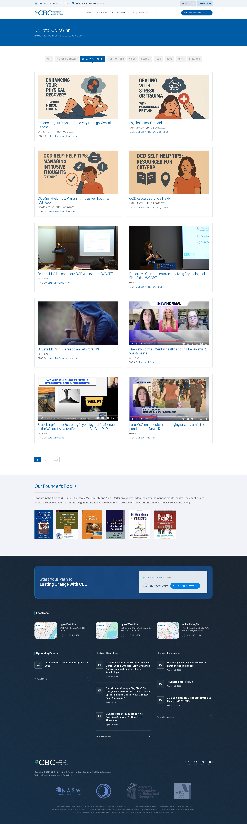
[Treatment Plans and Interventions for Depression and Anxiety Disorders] (68, 526)
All (49, 59)
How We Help (101, 13)
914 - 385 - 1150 (193, 635)
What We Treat (118, 13)
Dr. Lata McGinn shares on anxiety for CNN (68, 349)
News (169, 59)
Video (132, 59)
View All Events (41, 679)
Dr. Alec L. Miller (66, 59)
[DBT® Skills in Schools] (166, 526)
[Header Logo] (48, 12)
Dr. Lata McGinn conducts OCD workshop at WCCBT (75, 274)
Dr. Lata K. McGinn (92, 59)
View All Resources (165, 717)
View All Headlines (104, 736)
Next (55, 459)
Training (133, 13)
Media (181, 59)
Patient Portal (188, 3)
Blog (158, 59)
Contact (154, 13)
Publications (116, 59)
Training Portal (205, 3)
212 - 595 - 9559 (158, 585)
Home (37, 36)
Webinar (145, 59)
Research (194, 59)
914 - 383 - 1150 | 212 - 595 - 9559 (53, 3)
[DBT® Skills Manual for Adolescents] (140, 526)
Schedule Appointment (194, 13)
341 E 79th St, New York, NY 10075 (90, 3)
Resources (143, 13)
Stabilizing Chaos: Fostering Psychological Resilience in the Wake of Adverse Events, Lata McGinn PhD (76, 427)
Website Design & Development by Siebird (53, 775)
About (88, 13)
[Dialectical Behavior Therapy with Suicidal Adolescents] (116, 526)
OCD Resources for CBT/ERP (149, 198)
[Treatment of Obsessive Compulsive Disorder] (44, 526)
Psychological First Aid (145, 123)
